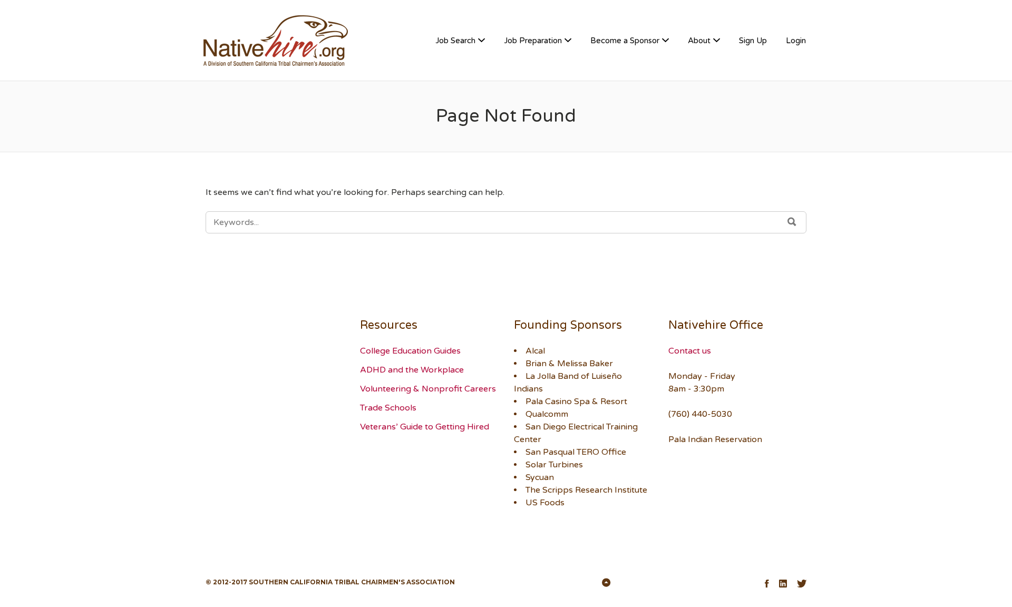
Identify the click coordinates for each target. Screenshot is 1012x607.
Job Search (455, 40)
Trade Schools (388, 408)
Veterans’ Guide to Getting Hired (424, 427)
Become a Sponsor (624, 40)
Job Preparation (533, 40)
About (699, 40)
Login (796, 40)
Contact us (689, 351)
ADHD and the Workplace (412, 370)
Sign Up (753, 40)
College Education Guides (410, 351)
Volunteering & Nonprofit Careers (428, 389)
